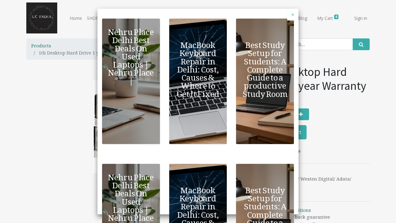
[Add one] (301, 114)
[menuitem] (75, 18)
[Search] (361, 44)
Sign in (360, 18)
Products (41, 45)
